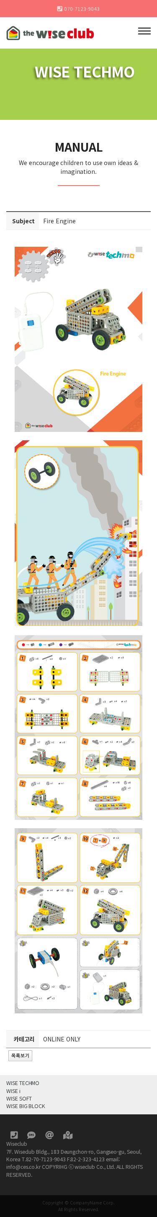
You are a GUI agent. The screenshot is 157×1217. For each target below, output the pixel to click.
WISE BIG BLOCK (25, 1106)
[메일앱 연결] (50, 1136)
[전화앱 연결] (14, 1136)
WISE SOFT (18, 1098)
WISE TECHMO (22, 1083)
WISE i (13, 1091)
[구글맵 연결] (68, 1136)
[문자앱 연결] (32, 1136)
